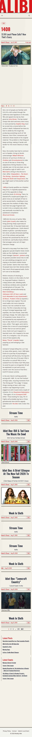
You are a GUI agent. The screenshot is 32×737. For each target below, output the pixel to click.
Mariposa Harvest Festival (9, 663)
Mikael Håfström (18, 155)
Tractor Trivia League (8, 666)
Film (4, 23)
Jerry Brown (13, 119)
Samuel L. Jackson (19, 255)
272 (18, 629)
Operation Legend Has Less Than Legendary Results (16, 641)
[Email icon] (13, 105)
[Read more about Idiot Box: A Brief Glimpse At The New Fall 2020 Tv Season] (16, 496)
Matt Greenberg (8, 292)
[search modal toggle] (29, 15)
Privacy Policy (7, 731)
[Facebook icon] (6, 105)
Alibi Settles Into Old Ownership (11, 644)
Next (22, 629)
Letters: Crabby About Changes (11, 652)
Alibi (2, 568)
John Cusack (11, 221)
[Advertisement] (16, 85)
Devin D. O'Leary (5, 42)
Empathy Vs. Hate (7, 647)
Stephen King (20, 124)
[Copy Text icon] (11, 105)
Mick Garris (6, 172)
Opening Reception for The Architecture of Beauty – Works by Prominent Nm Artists (16, 669)
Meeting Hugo (6, 650)
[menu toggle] (2, 15)
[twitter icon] (8, 105)
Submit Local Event (23, 731)
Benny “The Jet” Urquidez (11, 340)
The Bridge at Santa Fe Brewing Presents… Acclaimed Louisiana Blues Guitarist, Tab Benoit (15, 675)
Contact (14, 731)
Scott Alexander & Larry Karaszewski (15, 296)
